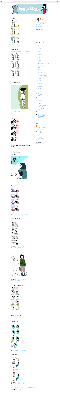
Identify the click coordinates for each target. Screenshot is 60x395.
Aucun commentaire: (25, 110)
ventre (26, 214)
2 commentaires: (24, 148)
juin (39, 60)
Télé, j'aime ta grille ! (41, 106)
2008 (39, 88)
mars (40, 83)
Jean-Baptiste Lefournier (42, 105)
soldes (21, 111)
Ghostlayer (40, 100)
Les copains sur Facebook (17, 285)
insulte (16, 383)
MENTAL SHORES (41, 129)
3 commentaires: (24, 246)
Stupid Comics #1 (40, 94)
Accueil (22, 387)
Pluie (22, 280)
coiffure (16, 350)
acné (16, 280)
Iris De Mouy (40, 103)
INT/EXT (39, 102)
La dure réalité (38, 145)
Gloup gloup (13, 154)
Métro (19, 383)
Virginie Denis (40, 119)
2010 (39, 48)
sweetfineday (40, 137)
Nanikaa (39, 134)
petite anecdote (21, 214)
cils (15, 247)
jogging (18, 280)
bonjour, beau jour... (41, 132)
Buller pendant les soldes (16, 84)
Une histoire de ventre (16, 187)
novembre (40, 52)
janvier (40, 86)
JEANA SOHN (40, 125)
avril (39, 81)
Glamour (13, 252)
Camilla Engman (41, 97)
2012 (39, 45)
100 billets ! (39, 130)
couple (16, 78)
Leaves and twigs (41, 111)
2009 (39, 50)
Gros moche (13, 356)
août (39, 57)
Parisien (22, 383)
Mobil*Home (40, 131)
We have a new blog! (41, 112)
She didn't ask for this (41, 138)
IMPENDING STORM (41, 116)
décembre (40, 51)
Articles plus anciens (31, 387)
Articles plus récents (14, 387)
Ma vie (19, 78)
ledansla (39, 126)
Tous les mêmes (14, 18)
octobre (40, 54)
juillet (40, 59)
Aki (38, 93)
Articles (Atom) (18, 389)
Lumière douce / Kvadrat (41, 127)
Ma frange (13, 323)
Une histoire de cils (15, 220)
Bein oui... (38, 143)
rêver (19, 111)
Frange (20, 350)
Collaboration (14, 116)
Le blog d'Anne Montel (42, 108)
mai (39, 80)
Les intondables (25, 350)
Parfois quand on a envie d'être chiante (20, 51)
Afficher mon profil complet (42, 26)
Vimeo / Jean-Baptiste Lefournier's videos (42, 115)
